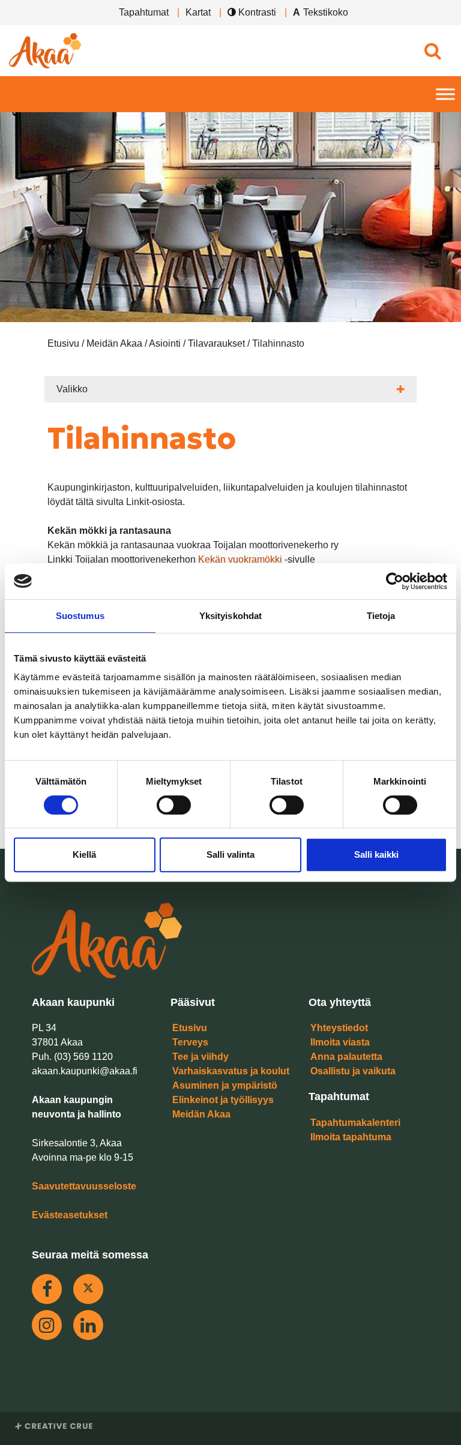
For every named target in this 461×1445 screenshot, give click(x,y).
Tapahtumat (144, 12)
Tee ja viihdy (200, 1057)
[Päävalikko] (445, 94)
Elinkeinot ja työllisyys (223, 1100)
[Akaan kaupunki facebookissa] (47, 1289)
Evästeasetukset (69, 1215)
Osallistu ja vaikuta (353, 1071)
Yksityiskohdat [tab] (230, 616)
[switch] (174, 805)
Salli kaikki (376, 854)
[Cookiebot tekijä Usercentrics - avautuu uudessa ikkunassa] (394, 581)
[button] (432, 50)
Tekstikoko (325, 12)
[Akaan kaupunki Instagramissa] (47, 1325)
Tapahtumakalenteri (355, 1122)
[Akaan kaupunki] (45, 50)
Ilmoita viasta (340, 1042)
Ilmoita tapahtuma (350, 1137)
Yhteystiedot (339, 1028)
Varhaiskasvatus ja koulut (230, 1071)
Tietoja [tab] (381, 616)
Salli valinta (230, 854)
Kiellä (84, 854)
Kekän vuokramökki (240, 559)
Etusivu (189, 1028)
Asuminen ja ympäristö (224, 1085)
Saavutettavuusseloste (84, 1186)
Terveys (190, 1042)
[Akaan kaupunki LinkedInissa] (88, 1325)
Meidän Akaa (201, 1114)
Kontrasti (256, 12)
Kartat (198, 12)
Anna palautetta (346, 1057)
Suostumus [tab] (80, 616)
